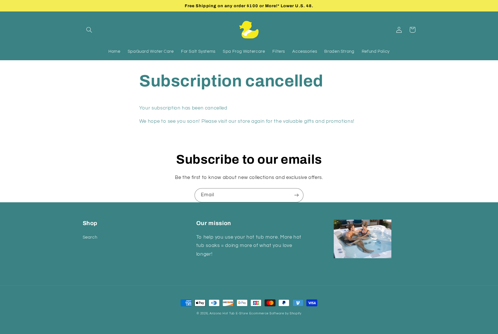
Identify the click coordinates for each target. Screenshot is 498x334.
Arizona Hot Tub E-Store (229, 313)
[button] (89, 29)
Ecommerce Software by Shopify (275, 313)
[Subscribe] (296, 195)
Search (90, 237)
